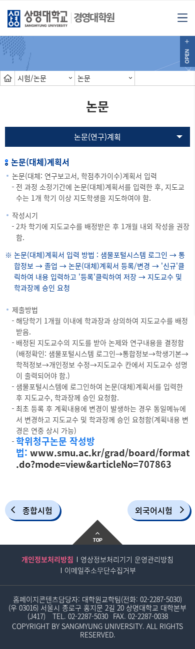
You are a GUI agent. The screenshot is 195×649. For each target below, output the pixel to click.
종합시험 (37, 510)
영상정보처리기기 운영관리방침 (127, 559)
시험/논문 (32, 78)
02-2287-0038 (148, 616)
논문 (84, 78)
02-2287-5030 (160, 599)
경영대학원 (94, 17)
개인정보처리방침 (48, 559)
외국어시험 (153, 510)
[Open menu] (183, 16)
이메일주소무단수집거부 (100, 570)
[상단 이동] (97, 532)
